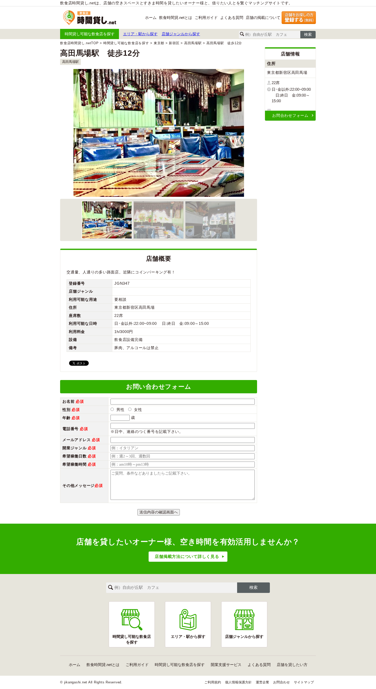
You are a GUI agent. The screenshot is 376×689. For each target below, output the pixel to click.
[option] (158, 133)
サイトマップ (304, 682)
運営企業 (262, 682)
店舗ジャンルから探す (181, 34)
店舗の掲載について (263, 17)
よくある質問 (231, 17)
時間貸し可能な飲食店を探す (90, 34)
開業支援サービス (226, 664)
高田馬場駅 (70, 62)
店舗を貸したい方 (292, 664)
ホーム (151, 17)
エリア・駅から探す (140, 34)
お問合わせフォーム (290, 115)
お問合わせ (281, 682)
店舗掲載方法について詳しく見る (187, 556)
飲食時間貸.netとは (175, 17)
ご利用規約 (212, 682)
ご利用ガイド (206, 17)
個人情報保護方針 (238, 682)
